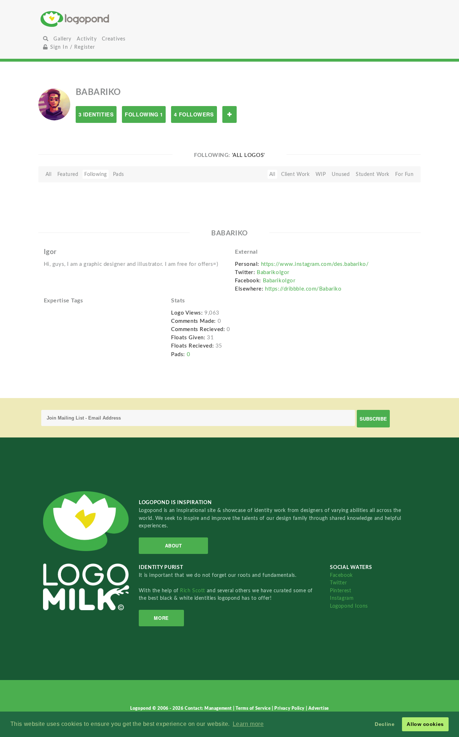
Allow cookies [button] (425, 724)
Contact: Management (209, 708)
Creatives (114, 39)
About (173, 545)
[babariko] (54, 104)
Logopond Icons (349, 606)
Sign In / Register (71, 47)
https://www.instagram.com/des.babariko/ (315, 264)
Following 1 (144, 114)
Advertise (318, 708)
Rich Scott (193, 590)
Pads (118, 174)
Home (103, 19)
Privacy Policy (290, 708)
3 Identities (96, 114)
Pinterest (340, 590)
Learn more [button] (248, 724)
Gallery (62, 39)
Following (95, 174)
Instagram (342, 598)
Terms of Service (254, 708)
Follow (229, 114)
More (161, 617)
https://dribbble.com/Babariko (303, 289)
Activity (87, 39)
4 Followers (194, 114)
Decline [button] (384, 724)
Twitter (338, 582)
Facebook (341, 575)
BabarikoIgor (273, 272)
